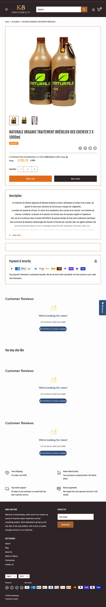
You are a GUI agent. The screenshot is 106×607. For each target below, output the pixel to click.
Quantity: (12, 169)
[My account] (93, 9)
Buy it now (75, 178)
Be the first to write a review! (53, 329)
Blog (7, 547)
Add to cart (30, 178)
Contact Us (9, 564)
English (9, 576)
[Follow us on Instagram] (17, 587)
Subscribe (65, 524)
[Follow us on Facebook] (7, 587)
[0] (98, 9)
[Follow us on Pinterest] (22, 587)
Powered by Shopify (11, 599)
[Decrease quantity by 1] (21, 169)
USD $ (22, 576)
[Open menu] (6, 9)
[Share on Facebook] (80, 148)
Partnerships (10, 560)
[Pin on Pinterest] (85, 148)
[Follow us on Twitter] (12, 587)
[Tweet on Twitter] (90, 148)
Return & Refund (11, 556)
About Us (8, 551)
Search (7, 543)
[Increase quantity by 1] (34, 169)
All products (15, 22)
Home (7, 22)
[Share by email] (95, 148)
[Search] (84, 9)
